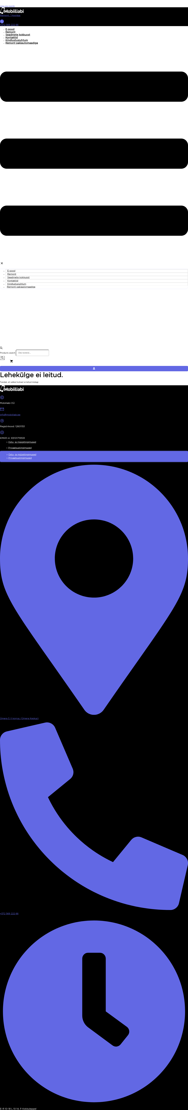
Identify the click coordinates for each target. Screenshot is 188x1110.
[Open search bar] (1, 348)
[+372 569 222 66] (2, 22)
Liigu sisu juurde (7, 6)
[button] (94, 156)
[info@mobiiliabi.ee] (2, 410)
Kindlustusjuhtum (17, 40)
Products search (7, 353)
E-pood (10, 29)
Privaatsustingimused (20, 448)
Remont (10, 32)
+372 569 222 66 (9, 25)
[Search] (2, 358)
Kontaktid (12, 38)
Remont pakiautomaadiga (22, 43)
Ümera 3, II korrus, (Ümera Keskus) (19, 719)
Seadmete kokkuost (18, 35)
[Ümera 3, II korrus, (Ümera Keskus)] (94, 713)
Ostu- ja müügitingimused (22, 442)
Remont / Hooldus (10, 16)
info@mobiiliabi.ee (10, 415)
